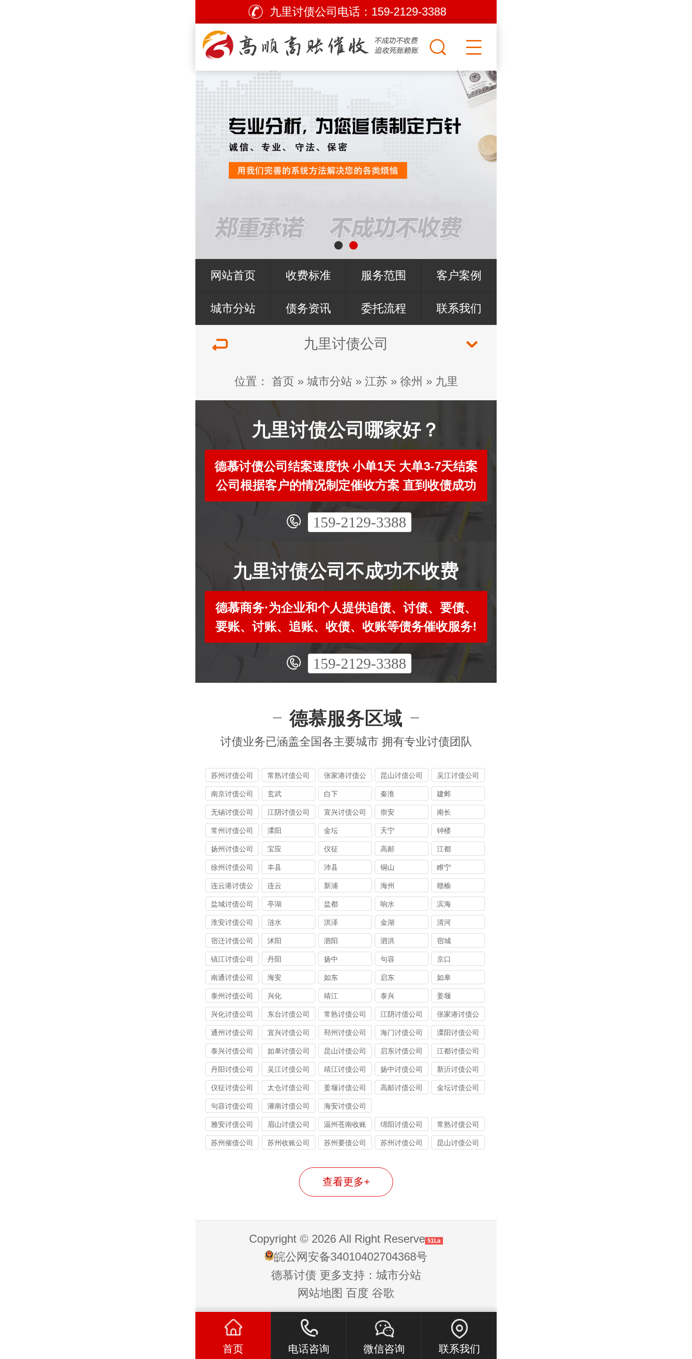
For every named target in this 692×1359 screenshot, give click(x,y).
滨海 (444, 904)
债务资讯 (308, 308)
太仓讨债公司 (288, 1088)
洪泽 (331, 922)
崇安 (387, 812)
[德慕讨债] (311, 45)
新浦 (331, 886)
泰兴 (387, 996)
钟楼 (444, 830)
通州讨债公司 (232, 1032)
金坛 (331, 830)
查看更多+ (346, 1182)
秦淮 (387, 794)
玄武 (274, 794)
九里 (446, 381)
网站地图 (320, 1292)
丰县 (274, 867)
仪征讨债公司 (232, 1088)
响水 (387, 904)
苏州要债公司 (345, 1143)
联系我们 (459, 308)
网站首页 (233, 275)
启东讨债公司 (401, 1051)
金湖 (387, 922)
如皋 (444, 977)
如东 (331, 977)
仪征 (331, 849)
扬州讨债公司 (232, 849)
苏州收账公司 (288, 1143)
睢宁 (444, 867)
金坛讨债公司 (458, 1088)
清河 (444, 922)
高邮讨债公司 (401, 1088)
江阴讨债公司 (288, 812)
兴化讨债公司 (232, 1014)
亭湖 (274, 904)
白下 (331, 794)
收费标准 (308, 275)
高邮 (387, 849)
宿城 (444, 941)
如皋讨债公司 (288, 1051)
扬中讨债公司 (401, 1069)
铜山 (387, 867)
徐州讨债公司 (232, 867)
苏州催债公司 (232, 1143)
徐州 (411, 381)
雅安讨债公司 (232, 1124)
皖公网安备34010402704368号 (350, 1256)
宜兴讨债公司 (345, 812)
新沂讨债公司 (458, 1069)
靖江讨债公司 (345, 1069)
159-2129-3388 (359, 522)
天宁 (387, 830)
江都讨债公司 (458, 1051)
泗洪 (387, 941)
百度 (357, 1292)
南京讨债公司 (232, 794)
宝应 (274, 849)
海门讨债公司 (401, 1032)
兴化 (274, 996)
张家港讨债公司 (345, 776)
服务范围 (383, 275)
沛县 (331, 867)
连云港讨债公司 (232, 887)
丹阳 (274, 959)
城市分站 (233, 308)
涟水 (274, 922)
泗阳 (331, 941)
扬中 (331, 959)
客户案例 (459, 275)
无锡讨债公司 (232, 812)
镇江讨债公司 (232, 959)
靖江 (331, 996)
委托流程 (383, 308)
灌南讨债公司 (288, 1106)
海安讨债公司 (345, 1106)
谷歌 (383, 1292)
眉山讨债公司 (288, 1124)
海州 (387, 886)
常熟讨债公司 (288, 775)
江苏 (376, 381)
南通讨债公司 (232, 977)
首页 (283, 381)
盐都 (331, 904)
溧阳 (274, 830)
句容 (387, 959)
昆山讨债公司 (401, 775)
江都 (444, 849)
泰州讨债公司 (232, 996)
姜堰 (444, 996)
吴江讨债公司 (458, 775)
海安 (274, 977)
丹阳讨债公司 (232, 1069)
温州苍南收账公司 (345, 1125)
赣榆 (444, 886)
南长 (444, 812)
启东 (387, 977)
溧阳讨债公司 (458, 1032)
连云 (274, 886)
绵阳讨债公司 (401, 1124)
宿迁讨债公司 (232, 941)
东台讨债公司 (288, 1014)
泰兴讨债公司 (232, 1051)
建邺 (444, 794)
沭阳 (274, 941)
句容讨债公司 (232, 1106)
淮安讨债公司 (232, 922)
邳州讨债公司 (345, 1032)
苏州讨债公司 (232, 775)
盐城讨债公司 (232, 904)
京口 (444, 959)
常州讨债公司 (232, 830)
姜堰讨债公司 (345, 1088)
